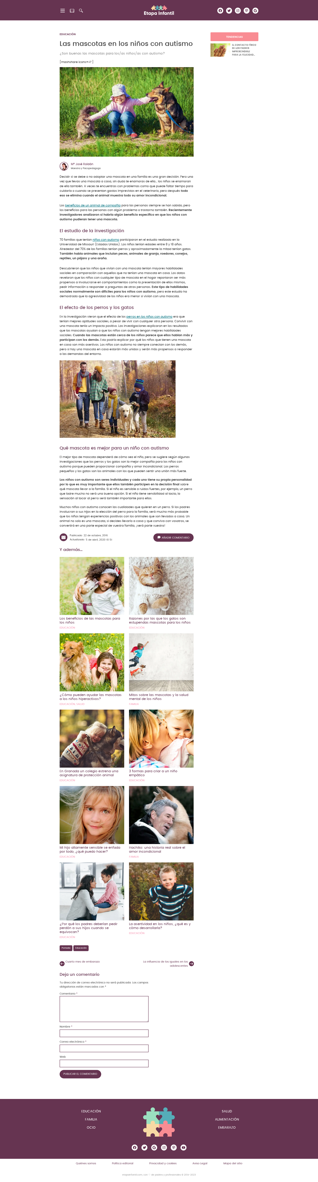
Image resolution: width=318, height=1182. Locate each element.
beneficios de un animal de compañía (93, 205)
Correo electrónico (73, 1041)
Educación (68, 34)
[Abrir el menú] (63, 11)
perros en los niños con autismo (149, 316)
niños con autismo (106, 239)
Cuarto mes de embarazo (82, 961)
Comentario (69, 993)
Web (63, 1057)
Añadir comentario (175, 537)
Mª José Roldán (82, 164)
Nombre (66, 1026)
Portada (66, 948)
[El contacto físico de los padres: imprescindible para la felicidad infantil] (220, 50)
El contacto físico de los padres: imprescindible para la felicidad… (244, 50)
